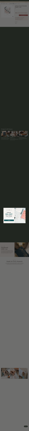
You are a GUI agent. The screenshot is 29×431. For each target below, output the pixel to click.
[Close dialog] (24, 208)
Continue (9, 220)
